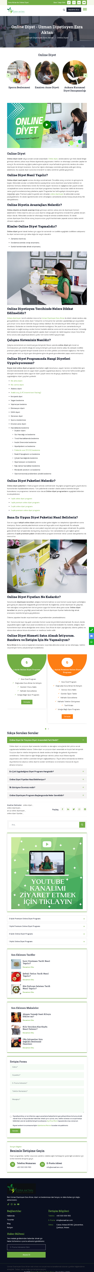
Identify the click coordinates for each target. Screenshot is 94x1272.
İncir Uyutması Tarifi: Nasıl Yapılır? (36, 962)
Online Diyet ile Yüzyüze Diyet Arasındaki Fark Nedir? (33, 740)
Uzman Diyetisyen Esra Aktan (40, 37)
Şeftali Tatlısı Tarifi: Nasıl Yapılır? (36, 974)
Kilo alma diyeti (16, 381)
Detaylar (27, 702)
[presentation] (9, 75)
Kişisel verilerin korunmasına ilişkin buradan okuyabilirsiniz (40, 1125)
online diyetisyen (56, 194)
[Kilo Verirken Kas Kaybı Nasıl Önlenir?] (16, 1030)
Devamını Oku (28, 967)
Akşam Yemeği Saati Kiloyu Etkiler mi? (37, 1015)
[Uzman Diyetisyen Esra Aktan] (15, 10)
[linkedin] (79, 2)
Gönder (15, 1131)
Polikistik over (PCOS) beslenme (27, 450)
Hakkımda (11, 1216)
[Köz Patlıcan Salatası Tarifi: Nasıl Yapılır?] (16, 990)
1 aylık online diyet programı (21, 498)
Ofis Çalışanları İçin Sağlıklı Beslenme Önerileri (33, 1041)
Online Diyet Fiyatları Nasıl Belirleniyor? (27, 779)
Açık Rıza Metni (52, 1121)
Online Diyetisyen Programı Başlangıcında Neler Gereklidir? (36, 795)
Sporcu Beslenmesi (19, 87)
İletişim (10, 1227)
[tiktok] (69, 2)
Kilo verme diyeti (17, 385)
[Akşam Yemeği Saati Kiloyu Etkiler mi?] (16, 1018)
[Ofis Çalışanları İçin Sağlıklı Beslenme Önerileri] (16, 1043)
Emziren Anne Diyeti (47, 87)
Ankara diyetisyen (14, 318)
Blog (9, 1223)
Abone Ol (26, 1255)
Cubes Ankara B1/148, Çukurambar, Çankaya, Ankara (69, 1226)
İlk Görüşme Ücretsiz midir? (22, 787)
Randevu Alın (73, 10)
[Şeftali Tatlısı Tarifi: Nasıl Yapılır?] (16, 977)
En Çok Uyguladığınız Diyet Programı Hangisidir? (31, 771)
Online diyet (53, 159)
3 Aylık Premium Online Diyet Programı (24, 919)
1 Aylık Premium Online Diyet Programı (24, 926)
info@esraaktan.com (55, 1167)
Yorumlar (10, 1220)
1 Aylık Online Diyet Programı (20, 941)
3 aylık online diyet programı (22, 506)
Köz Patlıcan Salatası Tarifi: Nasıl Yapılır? (36, 987)
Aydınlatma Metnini (44, 1125)
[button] (45, 729)
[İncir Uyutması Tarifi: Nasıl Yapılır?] (16, 964)
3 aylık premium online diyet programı (25, 510)
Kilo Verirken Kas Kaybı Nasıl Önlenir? (35, 1028)
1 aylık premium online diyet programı (25, 502)
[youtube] (84, 2)
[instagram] (74, 2)
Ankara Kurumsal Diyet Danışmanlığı (75, 89)
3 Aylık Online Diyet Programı (21, 934)
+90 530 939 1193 (24, 1167)
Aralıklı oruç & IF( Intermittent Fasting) (26, 392)
